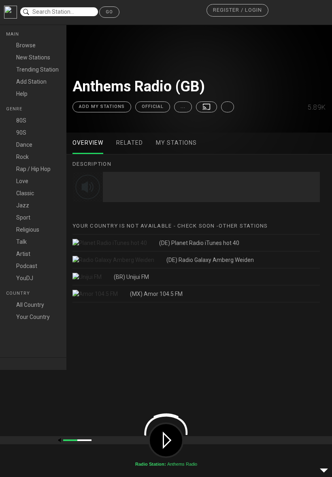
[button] (237, 10)
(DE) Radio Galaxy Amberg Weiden (210, 260)
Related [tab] (129, 142)
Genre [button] (15, 109)
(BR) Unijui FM (131, 277)
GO (109, 12)
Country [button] (19, 293)
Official (153, 106)
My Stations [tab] (176, 142)
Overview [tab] (87, 142)
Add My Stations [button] (102, 106)
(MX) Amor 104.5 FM (156, 294)
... (183, 106)
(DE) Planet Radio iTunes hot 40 (199, 243)
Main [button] (13, 34)
